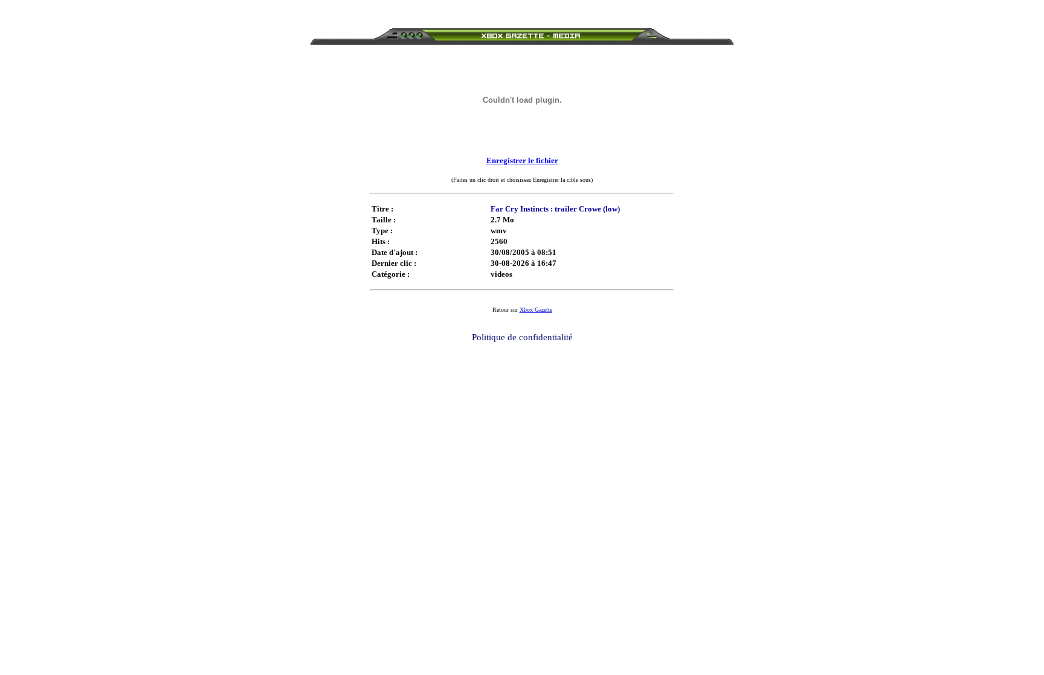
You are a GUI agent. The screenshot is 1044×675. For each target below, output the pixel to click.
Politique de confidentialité (522, 337)
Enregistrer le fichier (522, 160)
